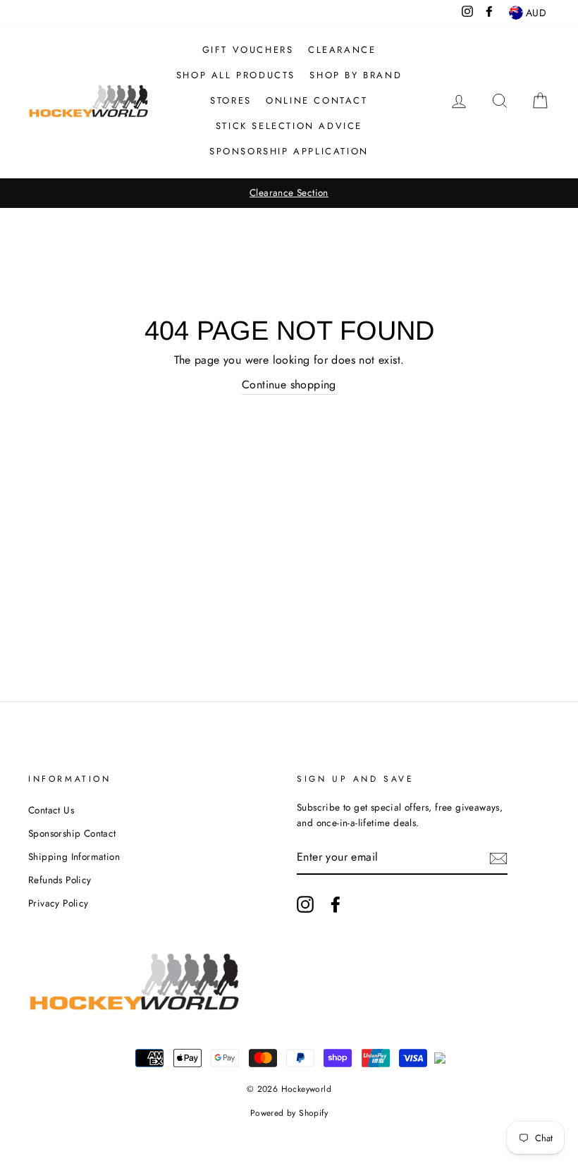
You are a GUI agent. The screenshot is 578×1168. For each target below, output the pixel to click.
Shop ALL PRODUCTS (235, 75)
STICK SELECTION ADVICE (289, 126)
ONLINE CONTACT (316, 100)
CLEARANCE (342, 49)
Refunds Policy (60, 880)
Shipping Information (74, 856)
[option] (289, 193)
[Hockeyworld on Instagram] (305, 904)
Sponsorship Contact (72, 833)
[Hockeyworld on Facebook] (335, 904)
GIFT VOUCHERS (248, 49)
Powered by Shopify (289, 1113)
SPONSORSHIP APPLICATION (289, 151)
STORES (231, 100)
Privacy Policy (58, 903)
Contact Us (51, 810)
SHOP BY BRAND (355, 75)
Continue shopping (289, 384)
